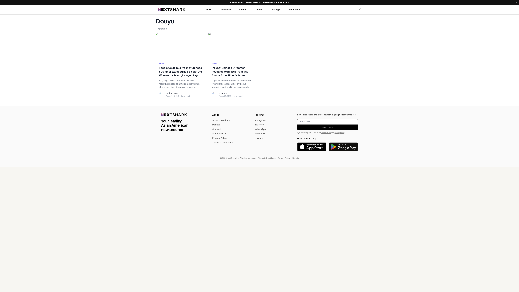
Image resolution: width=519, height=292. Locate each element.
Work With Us (219, 133)
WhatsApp (260, 129)
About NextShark (221, 120)
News (209, 9)
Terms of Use (326, 133)
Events (243, 9)
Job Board (225, 9)
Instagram (260, 120)
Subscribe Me (327, 127)
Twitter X (259, 124)
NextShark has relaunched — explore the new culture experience (259, 2)
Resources (294, 9)
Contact (216, 129)
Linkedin (259, 138)
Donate (216, 124)
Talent (258, 9)
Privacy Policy (219, 138)
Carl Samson (171, 93)
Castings (275, 9)
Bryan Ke (223, 93)
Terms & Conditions (222, 142)
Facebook (260, 133)
